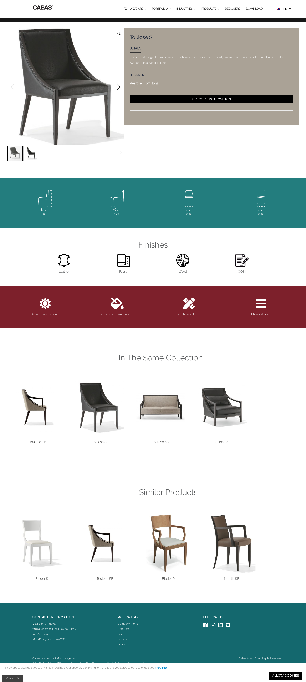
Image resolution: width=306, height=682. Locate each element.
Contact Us (12, 678)
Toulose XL (222, 442)
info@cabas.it (40, 634)
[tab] (138, 49)
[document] (153, 673)
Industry (123, 639)
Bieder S (41, 579)
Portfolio (123, 634)
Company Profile (128, 623)
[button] (284, 9)
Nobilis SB (231, 579)
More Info (161, 667)
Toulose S (99, 442)
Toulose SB (37, 442)
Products (123, 628)
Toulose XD (160, 442)
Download (124, 644)
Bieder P (168, 579)
